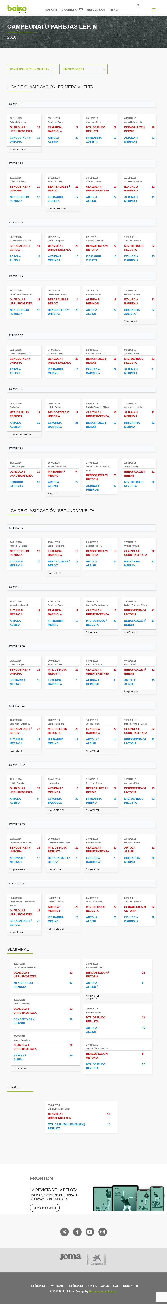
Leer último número (45, 1207)
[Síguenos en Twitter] (64, 1232)
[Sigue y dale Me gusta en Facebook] (77, 1232)
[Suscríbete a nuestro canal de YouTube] (90, 1232)
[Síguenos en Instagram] (102, 1232)
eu (139, 14)
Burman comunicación (103, 1291)
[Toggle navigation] (154, 10)
